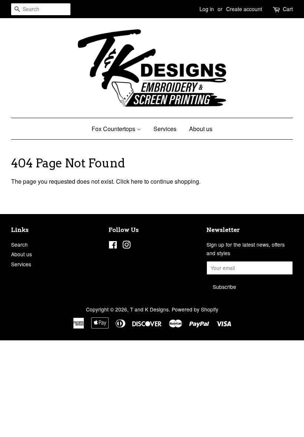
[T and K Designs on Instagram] (126, 246)
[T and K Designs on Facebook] (113, 246)
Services (164, 128)
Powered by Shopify (195, 309)
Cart (288, 9)
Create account (244, 9)
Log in (206, 9)
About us (200, 128)
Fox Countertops (114, 128)
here (137, 181)
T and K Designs (149, 309)
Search (19, 244)
